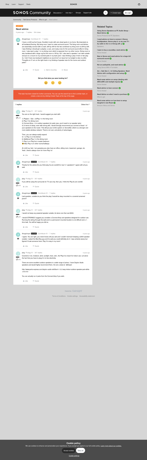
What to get (43, 19)
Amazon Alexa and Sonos (106, 105)
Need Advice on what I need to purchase (112, 94)
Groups (78, 13)
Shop (7, 4)
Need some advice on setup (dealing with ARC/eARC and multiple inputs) (112, 80)
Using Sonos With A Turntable (107, 67)
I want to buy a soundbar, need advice (111, 50)
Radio (28, 4)
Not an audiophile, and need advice (110, 65)
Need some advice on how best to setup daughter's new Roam (112, 101)
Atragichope (26, 39)
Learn (14, 4)
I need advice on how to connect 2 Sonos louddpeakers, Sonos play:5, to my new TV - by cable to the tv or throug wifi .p (113, 41)
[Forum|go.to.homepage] (32, 13)
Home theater (102, 53)
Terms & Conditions (59, 296)
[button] (115, 13)
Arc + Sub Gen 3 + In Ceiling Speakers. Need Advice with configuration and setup (113, 72)
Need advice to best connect (107, 88)
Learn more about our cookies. (111, 446)
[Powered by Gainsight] (73, 291)
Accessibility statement (87, 296)
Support (21, 4)
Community (17, 19)
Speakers (100, 46)
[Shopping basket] (139, 4)
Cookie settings (72, 296)
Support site (87, 13)
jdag (23, 111)
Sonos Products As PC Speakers (108, 35)
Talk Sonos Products (30, 19)
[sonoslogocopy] (73, 4)
